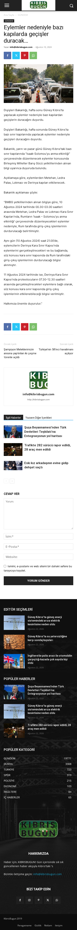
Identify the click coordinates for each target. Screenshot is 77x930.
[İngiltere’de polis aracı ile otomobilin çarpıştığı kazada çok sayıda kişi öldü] (14, 661)
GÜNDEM (23, 15)
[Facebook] (7, 55)
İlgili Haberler (13, 417)
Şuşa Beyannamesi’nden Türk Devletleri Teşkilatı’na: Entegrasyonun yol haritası (45, 431)
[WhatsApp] (33, 55)
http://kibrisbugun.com (38, 399)
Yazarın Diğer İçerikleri (38, 417)
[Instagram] (29, 900)
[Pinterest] (24, 55)
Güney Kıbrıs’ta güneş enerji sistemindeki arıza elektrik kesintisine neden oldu (45, 621)
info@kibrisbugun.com (21, 47)
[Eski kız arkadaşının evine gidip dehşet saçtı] (13, 465)
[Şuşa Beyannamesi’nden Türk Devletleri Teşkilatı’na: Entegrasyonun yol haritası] (13, 431)
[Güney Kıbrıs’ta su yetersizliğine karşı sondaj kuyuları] (14, 642)
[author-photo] (38, 389)
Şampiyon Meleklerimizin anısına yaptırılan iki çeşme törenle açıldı (20, 353)
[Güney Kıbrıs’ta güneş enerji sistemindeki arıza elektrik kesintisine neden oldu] (14, 622)
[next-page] (12, 481)
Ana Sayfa (9, 15)
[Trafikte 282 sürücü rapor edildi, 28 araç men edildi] (13, 449)
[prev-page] (6, 481)
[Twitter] (16, 55)
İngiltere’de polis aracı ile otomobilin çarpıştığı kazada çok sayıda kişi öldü (50, 659)
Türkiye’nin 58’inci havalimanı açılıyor (55, 351)
